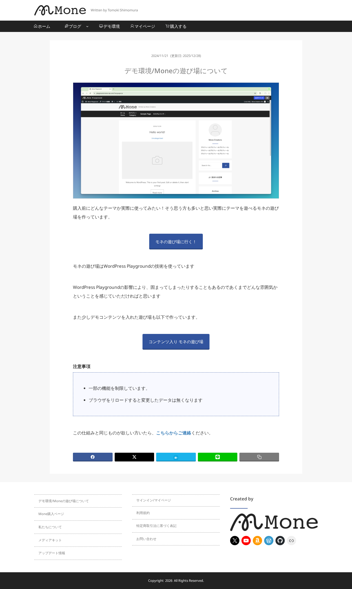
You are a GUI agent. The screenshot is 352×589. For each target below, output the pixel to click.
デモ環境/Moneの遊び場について (63, 501)
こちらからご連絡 (173, 433)
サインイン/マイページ (153, 500)
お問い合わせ (146, 538)
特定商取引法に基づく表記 (156, 525)
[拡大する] (272, 89)
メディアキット (50, 540)
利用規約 (143, 512)
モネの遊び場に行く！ (176, 242)
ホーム (44, 26)
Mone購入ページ (51, 513)
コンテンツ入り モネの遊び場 (176, 341)
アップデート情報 (51, 553)
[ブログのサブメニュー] (87, 26)
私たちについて (50, 527)
